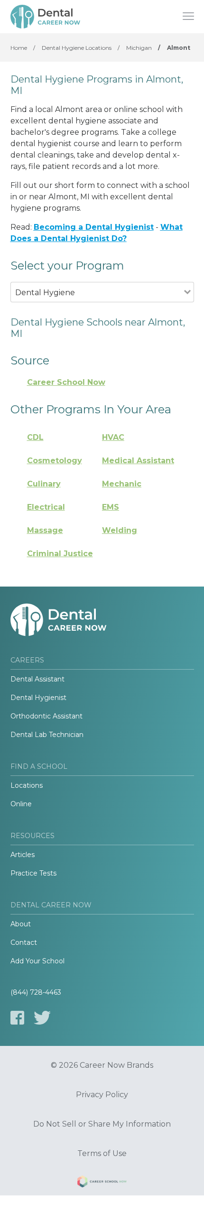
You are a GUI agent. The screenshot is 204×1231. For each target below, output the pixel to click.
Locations (26, 785)
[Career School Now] (102, 1183)
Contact (23, 942)
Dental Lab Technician (46, 734)
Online (21, 804)
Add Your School (37, 961)
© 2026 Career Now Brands (102, 1065)
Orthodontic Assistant (46, 716)
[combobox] (97, 305)
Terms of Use (102, 1153)
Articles (22, 854)
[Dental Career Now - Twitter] (42, 1018)
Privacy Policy (102, 1095)
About (20, 924)
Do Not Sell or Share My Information (102, 1124)
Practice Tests (33, 873)
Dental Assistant (37, 679)
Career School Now (66, 382)
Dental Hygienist (38, 697)
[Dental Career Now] (46, 16)
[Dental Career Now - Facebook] (17, 1018)
